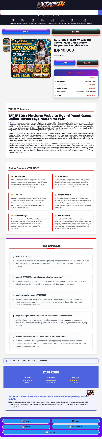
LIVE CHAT (52, 433)
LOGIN (26, 32)
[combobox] (49, 12)
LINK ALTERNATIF (77, 427)
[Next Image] (49, 58)
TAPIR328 (11, 123)
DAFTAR (75, 32)
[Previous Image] (12, 58)
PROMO (27, 420)
